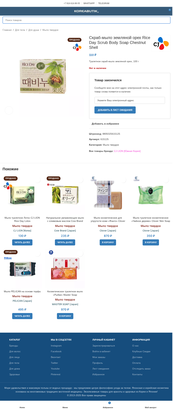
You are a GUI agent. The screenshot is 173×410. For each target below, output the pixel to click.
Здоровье (14, 374)
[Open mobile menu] (4, 11)
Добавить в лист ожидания (115, 110)
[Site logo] (86, 11)
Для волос (15, 351)
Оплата (136, 363)
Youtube (55, 368)
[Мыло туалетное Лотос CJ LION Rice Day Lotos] (22, 195)
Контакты (137, 374)
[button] (108, 242)
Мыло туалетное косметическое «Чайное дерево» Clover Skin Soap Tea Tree (150, 221)
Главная (7, 30)
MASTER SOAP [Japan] (65, 304)
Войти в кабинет (101, 351)
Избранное (98, 374)
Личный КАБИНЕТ (103, 339)
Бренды (13, 345)
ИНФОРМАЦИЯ (141, 339)
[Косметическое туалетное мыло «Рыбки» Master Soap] (65, 268)
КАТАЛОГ (14, 339)
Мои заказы (98, 357)
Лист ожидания (100, 368)
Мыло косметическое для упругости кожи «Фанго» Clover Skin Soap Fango (108, 221)
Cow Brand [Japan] (65, 230)
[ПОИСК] (166, 20)
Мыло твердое (50, 30)
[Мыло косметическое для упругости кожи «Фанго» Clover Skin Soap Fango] (108, 195)
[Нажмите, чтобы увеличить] (9, 110)
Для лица (14, 357)
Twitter (54, 363)
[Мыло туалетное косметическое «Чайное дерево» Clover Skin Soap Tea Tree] (151, 195)
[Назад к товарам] (164, 30)
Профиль (97, 363)
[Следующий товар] (168, 30)
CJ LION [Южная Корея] (127, 151)
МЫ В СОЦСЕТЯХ (61, 339)
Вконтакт (55, 357)
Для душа (33, 30)
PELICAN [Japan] (22, 300)
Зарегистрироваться (103, 345)
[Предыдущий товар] (160, 30)
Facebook (56, 351)
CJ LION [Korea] (22, 230)
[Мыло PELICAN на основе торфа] (22, 268)
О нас (135, 345)
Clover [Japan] (108, 230)
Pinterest (55, 374)
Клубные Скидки (141, 351)
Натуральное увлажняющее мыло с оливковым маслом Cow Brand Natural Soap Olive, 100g (65, 221)
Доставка (137, 357)
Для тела (20, 30)
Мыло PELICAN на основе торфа (22, 291)
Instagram (56, 345)
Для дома (14, 368)
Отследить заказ (141, 368)
